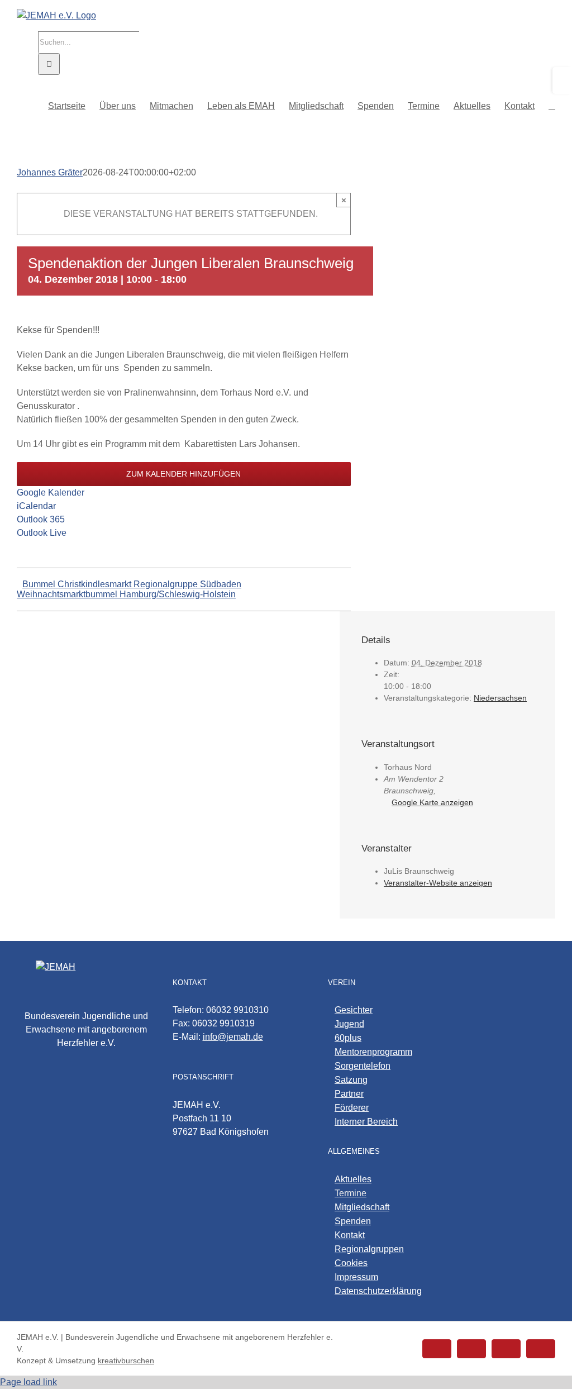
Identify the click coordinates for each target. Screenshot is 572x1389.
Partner (349, 1093)
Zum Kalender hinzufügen (183, 473)
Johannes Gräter (50, 172)
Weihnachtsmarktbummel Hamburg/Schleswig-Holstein (126, 594)
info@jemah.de (233, 1036)
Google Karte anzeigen (432, 802)
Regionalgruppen (369, 1249)
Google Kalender (50, 492)
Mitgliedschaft (362, 1207)
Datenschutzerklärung (378, 1291)
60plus (348, 1038)
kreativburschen (126, 1360)
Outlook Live (41, 532)
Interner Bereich (366, 1121)
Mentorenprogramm (373, 1052)
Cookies (351, 1263)
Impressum (356, 1277)
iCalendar (36, 506)
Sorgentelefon (362, 1066)
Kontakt (350, 1235)
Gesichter (354, 1010)
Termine (350, 1193)
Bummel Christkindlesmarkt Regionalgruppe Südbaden (131, 584)
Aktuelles (353, 1179)
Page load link (28, 1382)
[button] (552, 105)
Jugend (349, 1024)
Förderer (352, 1107)
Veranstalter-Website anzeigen (438, 882)
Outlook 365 (41, 519)
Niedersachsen (500, 697)
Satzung (351, 1079)
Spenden (353, 1221)
